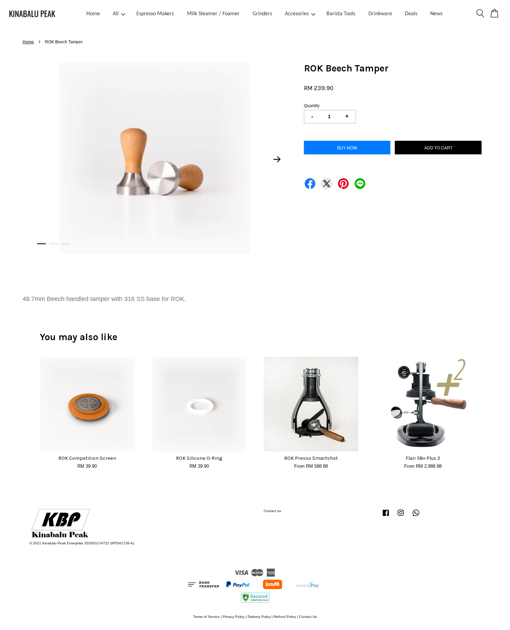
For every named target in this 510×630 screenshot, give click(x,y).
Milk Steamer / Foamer (213, 14)
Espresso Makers (155, 14)
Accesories (297, 14)
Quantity (312, 105)
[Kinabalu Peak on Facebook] (386, 516)
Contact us (272, 511)
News (436, 14)
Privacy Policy (234, 617)
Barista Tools (340, 14)
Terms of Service (206, 617)
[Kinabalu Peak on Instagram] (401, 516)
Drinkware (380, 14)
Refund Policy (285, 617)
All (116, 14)
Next (277, 159)
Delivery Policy (259, 617)
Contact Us (308, 617)
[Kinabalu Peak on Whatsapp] (416, 516)
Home (93, 14)
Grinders (262, 14)
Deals (411, 14)
